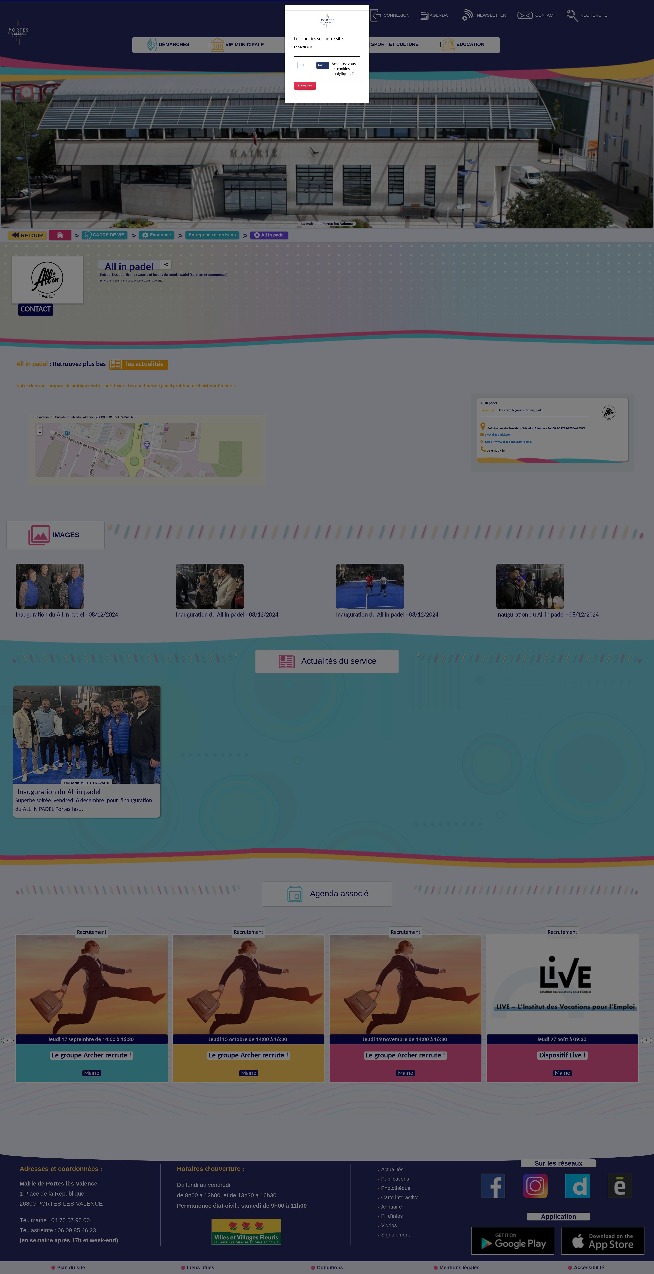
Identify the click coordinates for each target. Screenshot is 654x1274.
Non (321, 65)
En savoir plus (303, 47)
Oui (301, 65)
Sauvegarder (305, 85)
